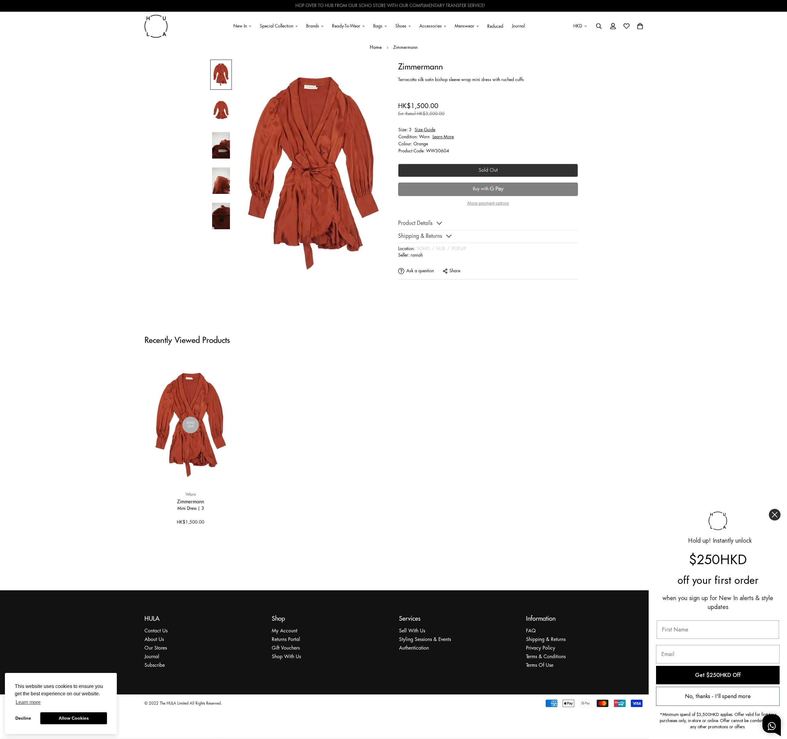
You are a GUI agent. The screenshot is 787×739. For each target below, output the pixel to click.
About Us (154, 639)
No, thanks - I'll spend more (718, 696)
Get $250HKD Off (718, 675)
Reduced (495, 26)
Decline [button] (23, 718)
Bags (377, 25)
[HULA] (156, 26)
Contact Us (156, 631)
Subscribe (154, 665)
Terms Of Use (539, 665)
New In (240, 25)
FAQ (531, 631)
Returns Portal (286, 639)
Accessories (430, 25)
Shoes (400, 25)
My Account (284, 631)
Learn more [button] (28, 702)
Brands (312, 25)
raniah (417, 255)
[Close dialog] (775, 515)
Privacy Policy (540, 648)
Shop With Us (286, 656)
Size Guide (425, 129)
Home (376, 47)
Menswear (464, 25)
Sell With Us (412, 631)
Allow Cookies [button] (74, 718)
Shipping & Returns (546, 639)
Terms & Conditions (546, 656)
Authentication (414, 648)
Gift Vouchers (286, 648)
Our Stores (155, 648)
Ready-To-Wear (346, 25)
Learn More (443, 136)
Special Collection (276, 25)
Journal (518, 25)
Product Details (415, 223)
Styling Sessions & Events (425, 639)
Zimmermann (190, 501)
